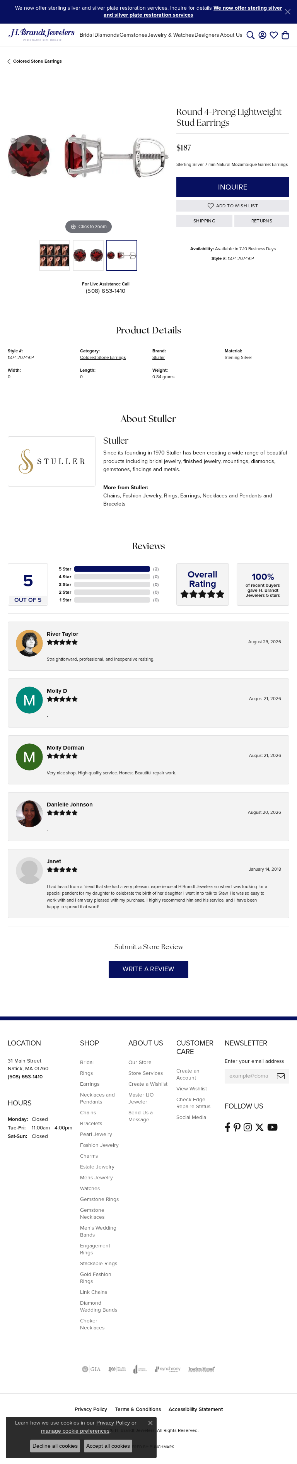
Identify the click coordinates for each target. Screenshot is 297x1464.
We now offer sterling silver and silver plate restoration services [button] (193, 11)
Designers (207, 35)
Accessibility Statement (196, 1409)
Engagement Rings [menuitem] (95, 1249)
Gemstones (133, 35)
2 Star (65, 592)
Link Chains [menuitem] (93, 1292)
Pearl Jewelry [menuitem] (96, 1134)
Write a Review (148, 969)
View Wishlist (191, 1088)
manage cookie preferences (75, 1431)
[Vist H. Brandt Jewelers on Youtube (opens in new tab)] (272, 1127)
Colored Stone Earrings (37, 61)
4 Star (65, 576)
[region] (88, 155)
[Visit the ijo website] (117, 1369)
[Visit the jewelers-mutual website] (201, 1369)
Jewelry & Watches (171, 35)
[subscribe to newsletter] (281, 1076)
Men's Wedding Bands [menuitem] (98, 1231)
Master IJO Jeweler (141, 1098)
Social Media (191, 1117)
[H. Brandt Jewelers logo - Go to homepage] (41, 35)
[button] (250, 35)
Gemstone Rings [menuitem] (99, 1199)
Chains (111, 496)
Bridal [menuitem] (87, 1062)
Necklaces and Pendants (232, 496)
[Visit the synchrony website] (167, 1369)
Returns (262, 220)
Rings (171, 496)
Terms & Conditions (138, 1409)
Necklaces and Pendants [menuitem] (97, 1098)
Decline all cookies (55, 1446)
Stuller (158, 357)
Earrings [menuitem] (89, 1084)
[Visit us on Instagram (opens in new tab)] (248, 1127)
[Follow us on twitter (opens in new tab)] (259, 1127)
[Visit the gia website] (91, 1369)
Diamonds (106, 35)
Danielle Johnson (70, 804)
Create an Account (188, 1074)
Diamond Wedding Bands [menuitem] (98, 1306)
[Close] (287, 12)
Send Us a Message (140, 1116)
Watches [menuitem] (90, 1188)
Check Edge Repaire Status (193, 1102)
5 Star (65, 568)
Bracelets (114, 504)
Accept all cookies (108, 1446)
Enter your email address (254, 1061)
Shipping (204, 220)
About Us (231, 35)
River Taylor (62, 634)
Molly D (57, 691)
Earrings (190, 496)
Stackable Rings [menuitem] (98, 1263)
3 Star (65, 584)
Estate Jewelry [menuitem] (97, 1166)
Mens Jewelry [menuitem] (96, 1177)
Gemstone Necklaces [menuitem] (92, 1213)
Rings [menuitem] (86, 1073)
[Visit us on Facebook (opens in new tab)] (227, 1127)
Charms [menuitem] (89, 1156)
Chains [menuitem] (88, 1112)
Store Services (145, 1073)
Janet (54, 861)
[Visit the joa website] (140, 1369)
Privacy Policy (91, 1409)
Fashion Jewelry (142, 496)
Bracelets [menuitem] (91, 1123)
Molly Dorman (65, 747)
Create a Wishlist (147, 1084)
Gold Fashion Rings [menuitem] (95, 1277)
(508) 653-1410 (106, 291)
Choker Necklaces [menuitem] (92, 1324)
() (156, 568)
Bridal (87, 35)
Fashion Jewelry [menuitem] (99, 1145)
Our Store (140, 1062)
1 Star (65, 599)
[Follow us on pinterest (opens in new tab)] (237, 1127)
